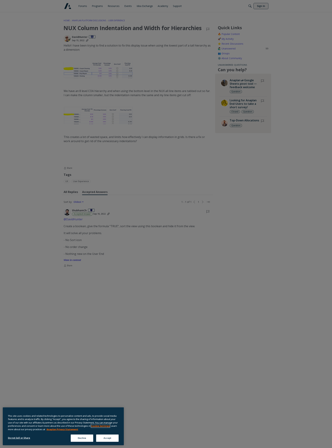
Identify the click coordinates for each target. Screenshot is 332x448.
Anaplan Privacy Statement (62, 429)
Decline (82, 438)
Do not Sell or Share (19, 437)
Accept (107, 438)
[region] (63, 426)
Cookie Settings (100, 425)
